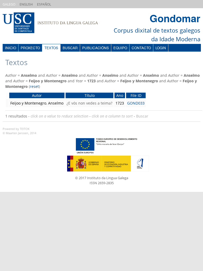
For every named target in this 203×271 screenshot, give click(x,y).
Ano (119, 95)
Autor (37, 95)
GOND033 (136, 103)
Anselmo (55, 103)
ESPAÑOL (44, 4)
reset (34, 86)
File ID (136, 95)
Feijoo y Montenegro (28, 103)
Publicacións (95, 47)
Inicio (10, 47)
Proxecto (30, 47)
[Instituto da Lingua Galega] (56, 23)
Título (90, 95)
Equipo (120, 47)
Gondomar (175, 18)
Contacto (141, 47)
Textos (51, 47)
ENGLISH (26, 4)
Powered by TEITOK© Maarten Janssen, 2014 (19, 131)
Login (160, 47)
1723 (120, 103)
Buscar (70, 47)
